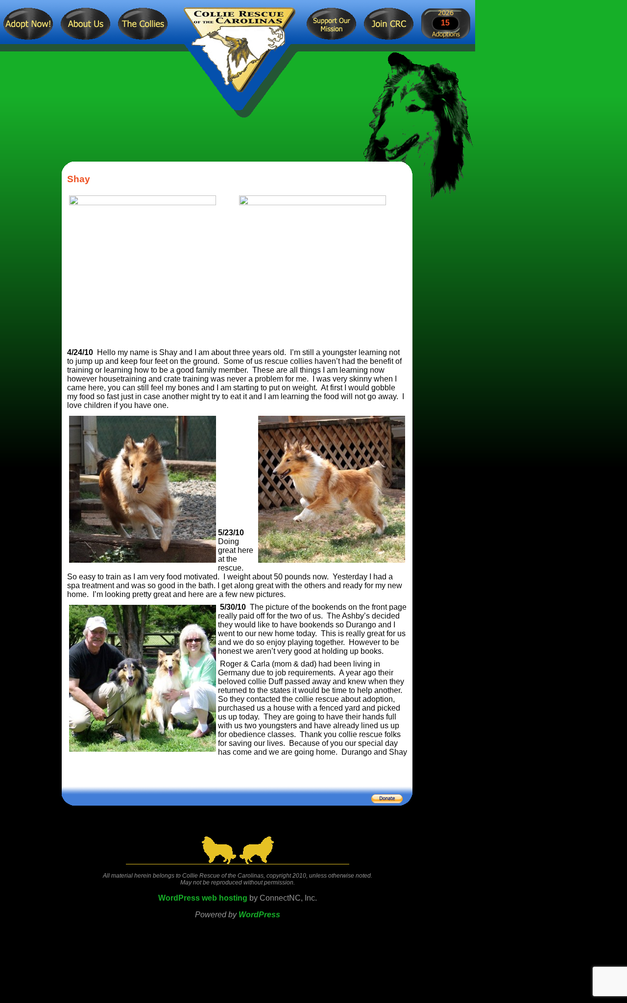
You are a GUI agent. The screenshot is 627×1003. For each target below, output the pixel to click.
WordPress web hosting (202, 898)
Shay (78, 179)
